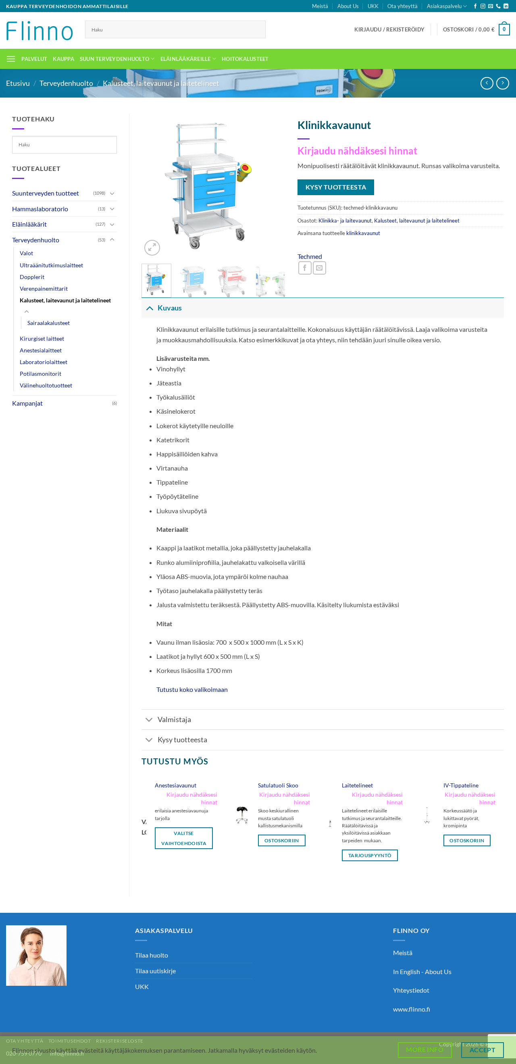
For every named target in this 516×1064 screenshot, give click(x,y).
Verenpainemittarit (44, 288)
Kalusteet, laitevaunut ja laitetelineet (161, 83)
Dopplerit (32, 276)
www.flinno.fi (411, 1009)
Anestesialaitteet (41, 350)
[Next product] (487, 83)
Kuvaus (170, 308)
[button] (389, 29)
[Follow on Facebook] (475, 6)
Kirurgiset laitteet (42, 338)
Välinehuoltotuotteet (46, 385)
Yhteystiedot (411, 990)
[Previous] (154, 185)
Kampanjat (27, 403)
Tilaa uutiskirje (155, 970)
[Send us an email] (490, 6)
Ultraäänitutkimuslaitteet (51, 265)
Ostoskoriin (281, 840)
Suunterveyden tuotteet (45, 193)
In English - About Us (422, 971)
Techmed (310, 256)
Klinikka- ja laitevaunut (345, 220)
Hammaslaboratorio (40, 208)
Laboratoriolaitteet (43, 361)
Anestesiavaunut (175, 785)
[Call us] (498, 6)
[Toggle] (112, 193)
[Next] (272, 185)
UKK (373, 6)
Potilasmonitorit (40, 373)
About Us (348, 6)
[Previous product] (502, 83)
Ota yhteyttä (402, 6)
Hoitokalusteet (245, 59)
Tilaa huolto (151, 955)
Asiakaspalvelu (444, 6)
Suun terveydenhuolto (114, 59)
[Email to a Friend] (319, 268)
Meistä (320, 6)
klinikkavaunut (363, 233)
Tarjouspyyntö (370, 855)
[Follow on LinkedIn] (506, 6)
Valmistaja (174, 719)
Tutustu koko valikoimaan (192, 689)
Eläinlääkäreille (185, 59)
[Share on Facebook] (305, 268)
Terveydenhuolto (66, 83)
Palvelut (34, 59)
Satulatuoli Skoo (278, 785)
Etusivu (18, 83)
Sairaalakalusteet (48, 322)
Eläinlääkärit (29, 224)
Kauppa (63, 59)
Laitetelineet (357, 785)
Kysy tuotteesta (182, 739)
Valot (26, 253)
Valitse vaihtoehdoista (183, 838)
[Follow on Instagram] (483, 6)
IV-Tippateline (461, 785)
